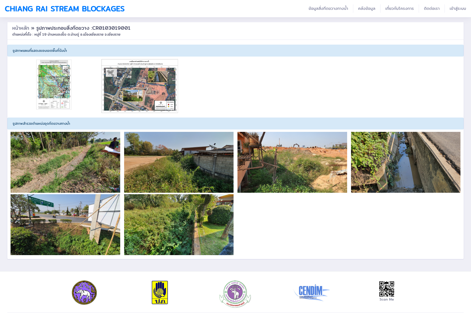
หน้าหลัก (21, 28)
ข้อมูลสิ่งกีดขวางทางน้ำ (328, 8)
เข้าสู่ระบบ (458, 8)
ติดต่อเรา (432, 8)
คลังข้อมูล (366, 8)
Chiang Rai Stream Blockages (65, 8)
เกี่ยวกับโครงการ (399, 8)
